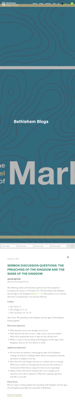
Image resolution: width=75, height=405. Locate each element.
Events (41, 3)
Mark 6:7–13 (37, 294)
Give (54, 3)
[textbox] (9, 246)
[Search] (72, 246)
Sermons (48, 3)
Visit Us (35, 3)
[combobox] (9, 246)
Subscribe (18, 395)
